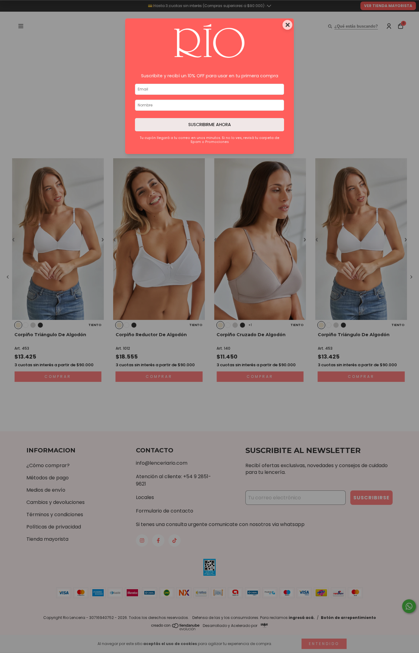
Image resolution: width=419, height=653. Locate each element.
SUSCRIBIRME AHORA (209, 124)
